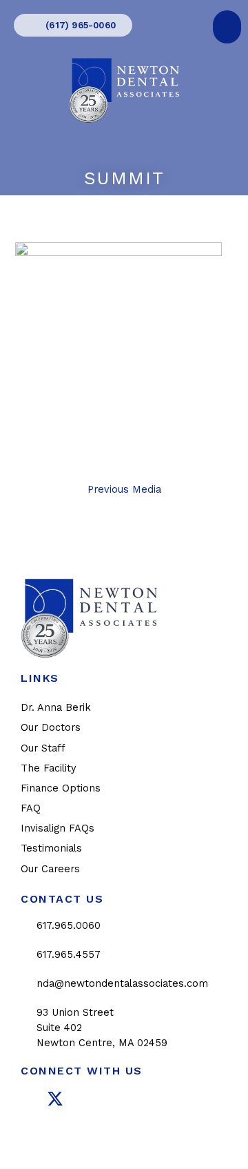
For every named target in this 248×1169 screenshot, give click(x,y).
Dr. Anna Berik (56, 707)
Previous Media (124, 489)
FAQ (31, 808)
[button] (227, 26)
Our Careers (50, 869)
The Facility (48, 768)
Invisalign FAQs (57, 828)
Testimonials (51, 848)
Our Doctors (51, 727)
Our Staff (43, 748)
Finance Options (61, 788)
